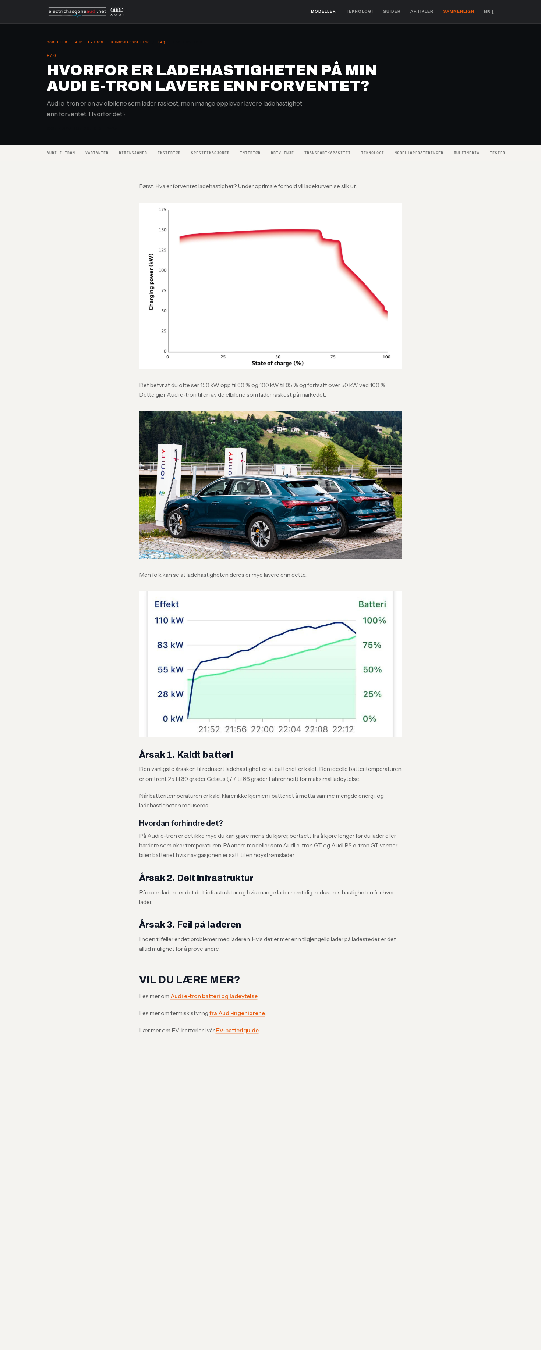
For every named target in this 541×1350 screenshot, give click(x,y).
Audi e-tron (89, 42)
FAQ (161, 42)
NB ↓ (489, 12)
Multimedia (467, 153)
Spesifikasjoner (210, 153)
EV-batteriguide (237, 1030)
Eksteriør (169, 153)
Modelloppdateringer (419, 153)
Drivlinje (282, 153)
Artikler (422, 11)
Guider (392, 11)
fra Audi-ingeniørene (237, 1013)
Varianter (97, 153)
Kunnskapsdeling (130, 42)
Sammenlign (458, 11)
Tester (497, 153)
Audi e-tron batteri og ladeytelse (214, 996)
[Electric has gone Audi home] (86, 12)
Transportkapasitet (327, 153)
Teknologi (359, 11)
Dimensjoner (133, 153)
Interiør (250, 153)
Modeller (323, 11)
